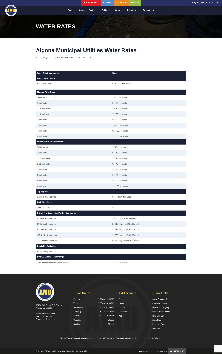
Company (147, 10)
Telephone (131, 10)
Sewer (82, 10)
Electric (91, 10)
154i (85, 351)
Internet (117, 10)
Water (70, 10)
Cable (104, 10)
